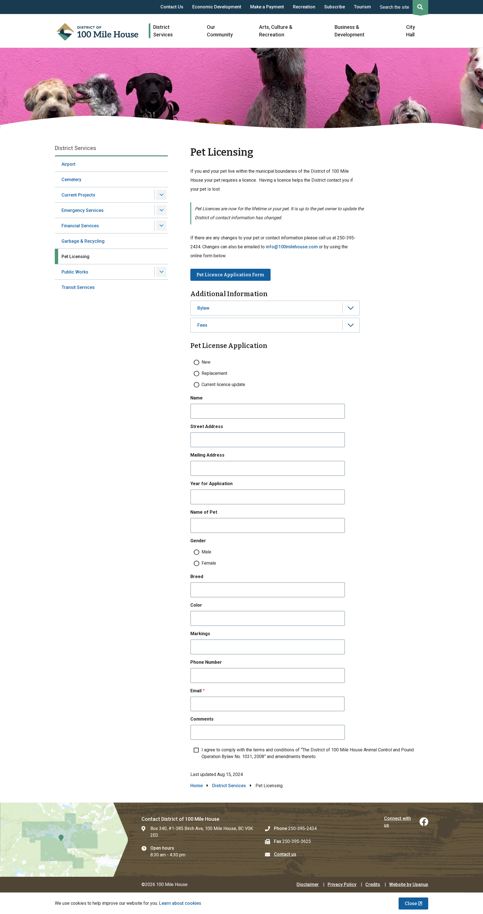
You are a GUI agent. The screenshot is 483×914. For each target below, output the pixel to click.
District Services (229, 785)
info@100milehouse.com (292, 246)
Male (206, 552)
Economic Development (216, 7)
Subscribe (334, 7)
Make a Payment (267, 7)
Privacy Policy (342, 884)
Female (209, 563)
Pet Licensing (75, 256)
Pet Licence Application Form (230, 274)
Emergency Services (82, 210)
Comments (202, 719)
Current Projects (78, 195)
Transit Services (78, 287)
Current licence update (223, 384)
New (206, 362)
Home (196, 785)
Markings (200, 633)
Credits (372, 884)
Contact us (285, 854)
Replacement (214, 373)
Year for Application (211, 483)
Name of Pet (203, 512)
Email (196, 690)
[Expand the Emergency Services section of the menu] (161, 210)
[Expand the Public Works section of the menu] (161, 272)
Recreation (304, 7)
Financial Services (80, 225)
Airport (68, 164)
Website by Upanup (408, 884)
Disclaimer (308, 884)
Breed (196, 576)
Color (196, 605)
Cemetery (71, 179)
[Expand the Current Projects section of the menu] (161, 195)
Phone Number (206, 662)
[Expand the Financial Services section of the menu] (161, 226)
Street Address (206, 426)
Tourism (362, 7)
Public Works (74, 272)
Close (411, 903)
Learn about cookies (180, 903)
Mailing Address (207, 455)
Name (196, 398)
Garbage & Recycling (83, 241)
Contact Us (171, 7)
